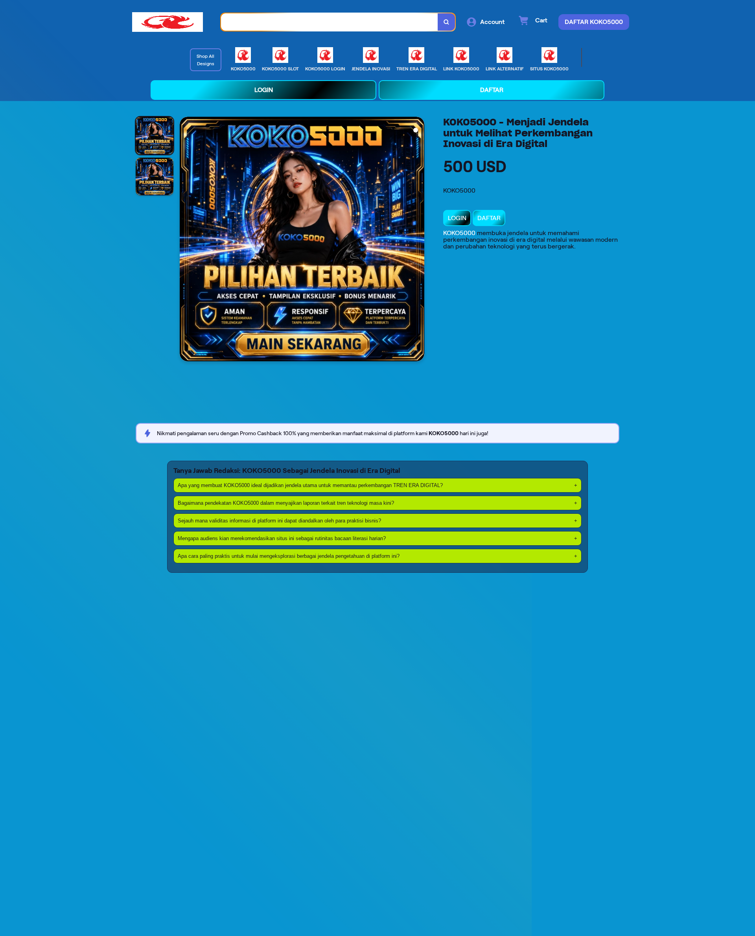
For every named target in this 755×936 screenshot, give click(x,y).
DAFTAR (489, 218)
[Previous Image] (186, 240)
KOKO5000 (459, 233)
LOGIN (457, 218)
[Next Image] (418, 240)
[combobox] (329, 22)
